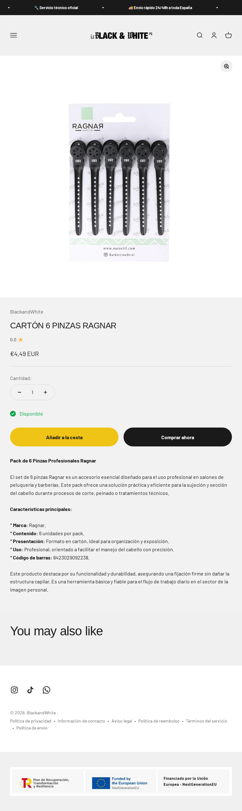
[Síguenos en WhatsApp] (46, 690)
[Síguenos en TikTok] (30, 690)
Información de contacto (81, 720)
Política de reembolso (159, 720)
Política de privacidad (30, 720)
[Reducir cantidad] (19, 392)
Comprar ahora (177, 437)
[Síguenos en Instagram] (14, 690)
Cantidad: (21, 378)
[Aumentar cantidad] (45, 392)
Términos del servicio (206, 720)
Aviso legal (122, 720)
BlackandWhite (26, 312)
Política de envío (32, 727)
